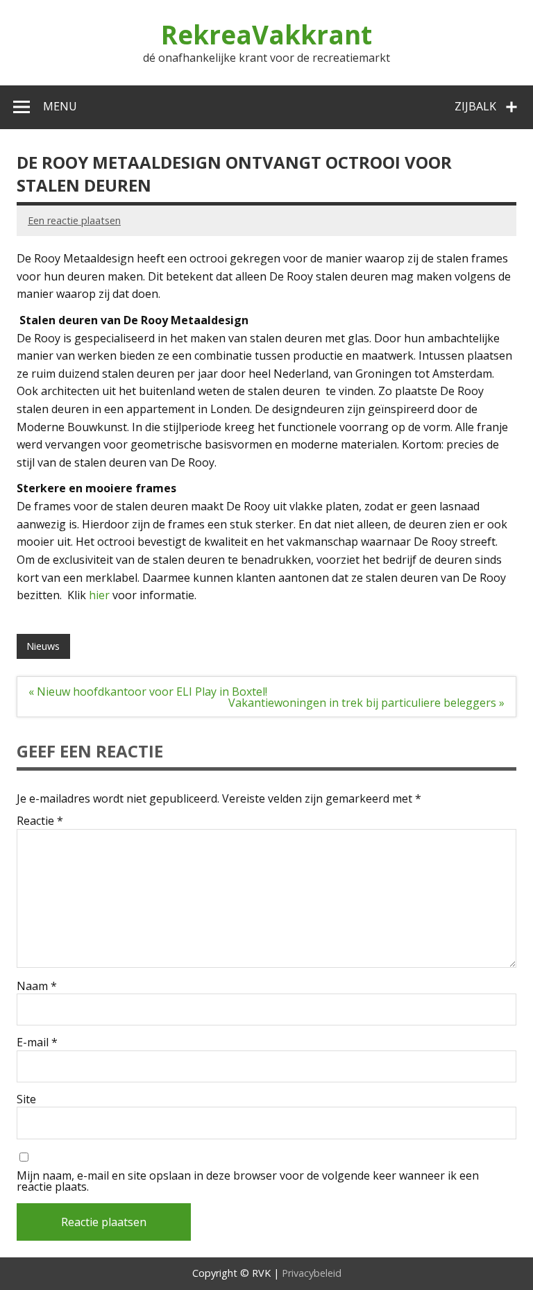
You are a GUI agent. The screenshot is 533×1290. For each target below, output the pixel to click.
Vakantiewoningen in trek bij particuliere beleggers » (366, 702)
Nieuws (43, 646)
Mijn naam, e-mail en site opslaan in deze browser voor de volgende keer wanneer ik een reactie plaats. (248, 1181)
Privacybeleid (311, 1273)
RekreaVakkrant (266, 34)
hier (100, 595)
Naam (37, 985)
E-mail (37, 1042)
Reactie (40, 820)
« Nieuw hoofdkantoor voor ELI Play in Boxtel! (147, 691)
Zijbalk (475, 106)
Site (26, 1099)
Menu (60, 106)
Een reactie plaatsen (74, 220)
